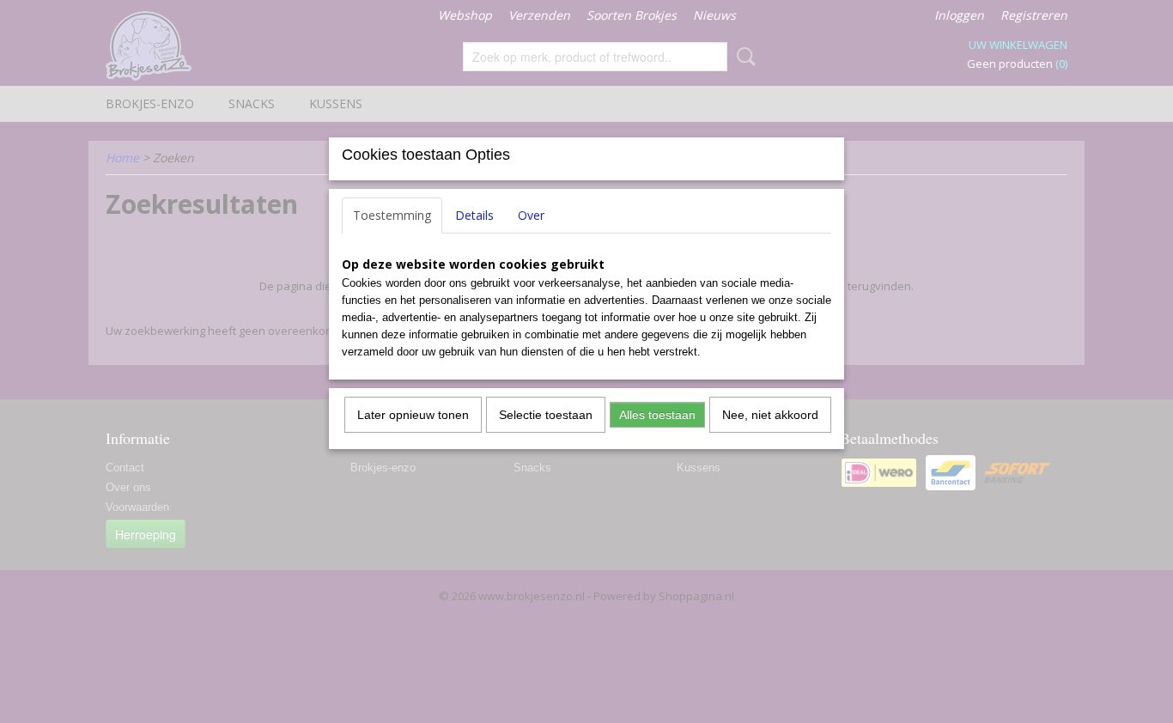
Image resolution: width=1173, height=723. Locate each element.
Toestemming (392, 215)
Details (474, 215)
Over (531, 215)
